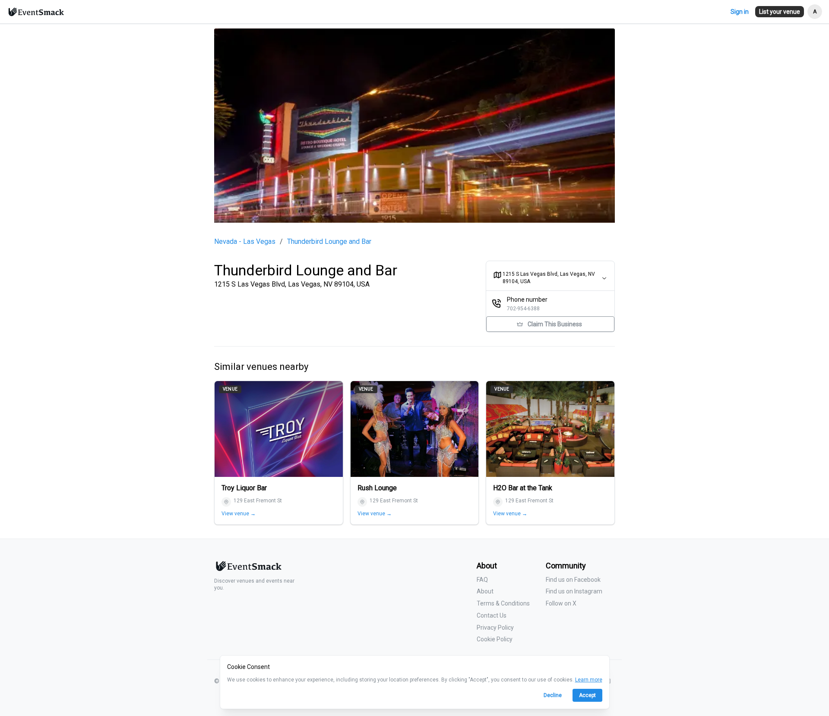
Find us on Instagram (574, 591)
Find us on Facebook (573, 579)
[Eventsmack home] (248, 569)
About (485, 591)
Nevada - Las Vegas (244, 241)
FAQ (482, 579)
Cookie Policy (495, 639)
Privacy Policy (495, 627)
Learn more (588, 680)
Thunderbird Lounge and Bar (329, 241)
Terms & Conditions (503, 603)
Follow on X (561, 603)
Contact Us (491, 615)
